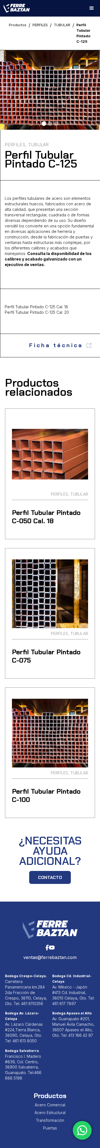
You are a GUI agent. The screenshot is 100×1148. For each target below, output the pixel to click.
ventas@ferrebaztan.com (50, 957)
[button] (91, 8)
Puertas (50, 1128)
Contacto (50, 877)
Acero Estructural (50, 1112)
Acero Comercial (50, 1104)
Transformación (50, 1120)
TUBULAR (62, 25)
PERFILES (40, 25)
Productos (17, 25)
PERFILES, (16, 144)
